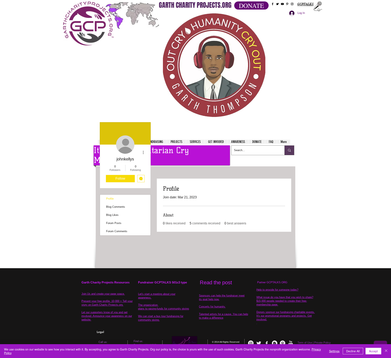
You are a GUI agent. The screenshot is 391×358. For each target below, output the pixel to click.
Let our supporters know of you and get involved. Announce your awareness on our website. (106, 316)
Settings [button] (334, 351)
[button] (214, 65)
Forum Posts (113, 223)
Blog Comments (115, 206)
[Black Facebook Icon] (272, 4)
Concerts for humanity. (212, 306)
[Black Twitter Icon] (277, 4)
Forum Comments (116, 231)
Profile (110, 198)
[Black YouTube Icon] (282, 4)
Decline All (353, 351)
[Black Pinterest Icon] (287, 4)
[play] (254, 16)
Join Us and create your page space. (103, 293)
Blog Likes (112, 214)
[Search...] (289, 150)
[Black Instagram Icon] (292, 4)
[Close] (386, 351)
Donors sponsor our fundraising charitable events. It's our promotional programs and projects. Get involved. (285, 316)
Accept (373, 351)
